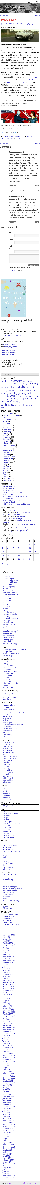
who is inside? (8, 490)
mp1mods (8, 429)
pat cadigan (7, 774)
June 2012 (6, 998)
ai (26, 381)
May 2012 (6, 1000)
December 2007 (9, 1077)
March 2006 (7, 1118)
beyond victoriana (10, 916)
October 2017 (8, 943)
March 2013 (7, 980)
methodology (4, 399)
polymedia (7, 726)
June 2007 (6, 1089)
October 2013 (8, 974)
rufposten (6, 798)
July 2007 (6, 1087)
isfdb (4, 857)
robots (4, 401)
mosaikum (7, 794)
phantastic (30, 136)
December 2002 (9, 1164)
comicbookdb (8, 847)
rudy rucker (7, 776)
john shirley (7, 766)
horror (3, 396)
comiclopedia (8, 849)
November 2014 (9, 961)
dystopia (11, 390)
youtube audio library (11, 900)
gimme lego (7, 825)
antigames (7, 661)
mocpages (7, 829)
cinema (5, 136)
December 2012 (9, 986)
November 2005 (9, 1126)
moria (5, 861)
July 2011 (6, 1018)
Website (11, 247)
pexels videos (8, 895)
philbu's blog (8, 620)
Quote (14, 185)
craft (2, 387)
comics (5, 421)
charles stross (8, 748)
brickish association (10, 814)
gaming (22, 393)
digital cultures (8, 693)
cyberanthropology (11, 415)
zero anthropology (10, 643)
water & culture (9, 638)
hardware (6, 437)
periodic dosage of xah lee (13, 725)
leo (4, 859)
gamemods (7, 427)
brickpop (6, 818)
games (5, 435)
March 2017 (7, 955)
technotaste (7, 634)
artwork (6, 417)
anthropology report (11, 580)
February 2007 (8, 1097)
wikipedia (6, 869)
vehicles (4, 139)
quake (33, 398)
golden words (9, 445)
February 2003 (8, 1160)
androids (30, 381)
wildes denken (8, 641)
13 (8, 552)
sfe (4, 865)
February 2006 (8, 1120)
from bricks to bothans (11, 823)
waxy (4, 736)
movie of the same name (16, 82)
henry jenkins (8, 711)
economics (18, 390)
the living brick (8, 835)
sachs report (7, 731)
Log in (30, 2)
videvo (5, 898)
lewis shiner (7, 768)
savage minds (8, 626)
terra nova (7, 681)
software (6, 470)
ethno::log (6, 596)
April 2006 (6, 1116)
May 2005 (6, 1138)
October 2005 (8, 1128)
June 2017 (6, 949)
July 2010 (6, 1037)
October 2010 (8, 1032)
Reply (37, 185)
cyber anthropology (10, 592)
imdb (5, 853)
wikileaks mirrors (9, 908)
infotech (11, 396)
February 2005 (8, 1144)
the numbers (8, 867)
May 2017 (6, 951)
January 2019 (8, 939)
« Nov (3, 564)
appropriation (6, 384)
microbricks (7, 827)
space (20, 402)
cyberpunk (26, 387)
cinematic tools (8, 879)
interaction (20, 396)
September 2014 (9, 964)
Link (10, 185)
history (31, 393)
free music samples (10, 887)
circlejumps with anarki (11, 500)
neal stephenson (9, 772)
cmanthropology (9, 586)
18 (35, 552)
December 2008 (9, 1055)
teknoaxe (6, 896)
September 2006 (9, 1106)
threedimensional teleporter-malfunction (17, 513)
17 (30, 552)
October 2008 (8, 1059)
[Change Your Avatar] (4, 237)
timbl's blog (7, 734)
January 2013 (8, 984)
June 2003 (6, 1156)
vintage (10, 139)
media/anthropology (11, 614)
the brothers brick (10, 833)
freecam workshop (10, 891)
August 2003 (7, 1154)
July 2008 (6, 1063)
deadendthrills (8, 881)
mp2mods (8, 431)
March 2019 (7, 937)
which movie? (8, 494)
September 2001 (9, 1178)
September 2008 (9, 1061)
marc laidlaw (7, 770)
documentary (9, 457)
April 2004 (6, 1152)
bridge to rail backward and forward (16, 504)
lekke (4, 610)
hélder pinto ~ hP (9, 667)
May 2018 (6, 941)
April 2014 (6, 972)
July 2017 (6, 947)
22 (19, 555)
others (6, 433)
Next (37, 15)
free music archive (10, 883)
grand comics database (12, 851)
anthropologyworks (10, 582)
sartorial (6, 467)
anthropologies (8, 578)
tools (4, 474)
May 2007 (6, 1091)
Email (11, 239)
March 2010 (7, 1045)
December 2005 (9, 1124)
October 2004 (8, 1150)
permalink (18, 139)
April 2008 (6, 1069)
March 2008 (7, 1071)
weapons (3, 407)
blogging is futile (9, 705)
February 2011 (8, 1024)
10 (30, 548)
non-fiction (8, 447)
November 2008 (9, 1057)
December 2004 (9, 1146)
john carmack (8, 673)
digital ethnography (10, 594)
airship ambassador (10, 914)
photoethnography (10, 622)
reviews (5, 324)
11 (35, 548)
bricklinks (6, 816)
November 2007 (9, 1079)
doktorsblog (7, 760)
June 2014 (6, 968)
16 (24, 552)
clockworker (7, 920)
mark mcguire (8, 723)
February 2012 (8, 1006)
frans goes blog (8, 663)
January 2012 (8, 1008)
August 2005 (7, 1132)
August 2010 (7, 1035)
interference (7, 717)
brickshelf (6, 819)
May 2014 (6, 970)
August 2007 (7, 1085)
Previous (4, 15)
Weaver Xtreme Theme (32, 1183)
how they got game (10, 671)
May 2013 (6, 976)
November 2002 (9, 1166)
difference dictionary (11, 924)
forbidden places (9, 498)
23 (24, 555)
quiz (22, 136)
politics (26, 398)
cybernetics (14, 387)
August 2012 (7, 994)
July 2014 (6, 966)
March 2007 (7, 1095)
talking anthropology (11, 630)
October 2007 (8, 1081)
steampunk (31, 402)
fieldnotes (6, 425)
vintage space (8, 806)
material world (8, 612)
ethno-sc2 (6, 695)
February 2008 (8, 1073)
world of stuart (8, 687)
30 (24, 559)
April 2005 (6, 1140)
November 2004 (9, 1148)
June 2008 (6, 1065)
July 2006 (6, 1110)
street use (6, 628)
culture (6, 387)
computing (32, 383)
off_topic (6, 463)
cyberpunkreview (9, 758)
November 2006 (9, 1103)
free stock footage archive (13, 889)
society (15, 402)
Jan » (8, 564)
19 (3, 555)
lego (26, 396)
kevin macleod (8, 893)
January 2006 (8, 1122)
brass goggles (8, 918)
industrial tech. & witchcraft (13, 713)
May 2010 (6, 1041)
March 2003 (7, 1158)
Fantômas (33, 80)
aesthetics (16, 380)
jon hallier (6, 677)
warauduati (7, 800)
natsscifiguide (8, 863)
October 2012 (8, 990)
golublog (6, 604)
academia (6, 380)
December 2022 (9, 935)
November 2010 (9, 1030)
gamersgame (8, 665)
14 (14, 552)
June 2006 (6, 1112)
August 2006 (7, 1108)
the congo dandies (10, 502)
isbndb (5, 855)
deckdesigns (7, 821)
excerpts (7, 441)
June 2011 (6, 1020)
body (22, 384)
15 (19, 552)
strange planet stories (11, 653)
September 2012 (9, 992)
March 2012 (7, 1004)
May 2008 (6, 1067)
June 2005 (6, 1136)
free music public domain (12, 885)
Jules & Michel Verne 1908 (12, 335)
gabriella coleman (9, 697)
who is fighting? (8, 488)
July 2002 (6, 1170)
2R (4, 788)
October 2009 (8, 1047)
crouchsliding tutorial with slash (15, 496)
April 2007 (6, 1093)
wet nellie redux (9, 486)
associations (7, 419)
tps (17, 405)
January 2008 (8, 1075)
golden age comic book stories (14, 649)
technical (7, 480)
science (5, 468)
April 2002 (6, 1174)
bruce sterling (8, 746)
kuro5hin (6, 721)
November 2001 (9, 1176)
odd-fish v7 (7, 796)
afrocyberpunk (8, 742)
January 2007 (8, 1099)
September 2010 (9, 1034)
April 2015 (6, 959)
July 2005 (6, 1134)
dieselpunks (7, 922)
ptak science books (10, 729)
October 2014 (8, 963)
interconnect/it (13, 270)
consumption (8, 588)
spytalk (5, 906)
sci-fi (9, 401)
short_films (8, 459)
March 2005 (7, 1142)
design (4, 390)
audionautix (7, 877)
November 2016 (9, 957)
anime (6, 453)
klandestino (7, 792)
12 (3, 552)
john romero (7, 675)
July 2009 (6, 1049)
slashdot (6, 733)
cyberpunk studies (10, 756)
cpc (4, 754)
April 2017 (6, 953)
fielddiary (6, 423)
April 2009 (6, 1051)
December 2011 (9, 1010)
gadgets (3, 393)
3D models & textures (11, 875)
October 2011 (8, 1014)
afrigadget (6, 574)
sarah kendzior (8, 699)
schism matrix (8, 778)
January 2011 (8, 1026)
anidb (5, 843)
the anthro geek (9, 636)
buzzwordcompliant (10, 709)
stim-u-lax (12, 510)
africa (24, 381)
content (7, 478)
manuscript (7, 449)
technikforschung (9, 632)
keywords (6, 608)
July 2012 (6, 996)
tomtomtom (7, 685)
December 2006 (9, 1101)
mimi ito (6, 616)
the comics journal (10, 655)
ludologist (6, 679)
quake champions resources (14, 492)
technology (8, 404)
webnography (8, 640)
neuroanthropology (10, 618)
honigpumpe (8, 790)
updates (6, 476)
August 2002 (7, 1168)
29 (19, 559)
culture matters (9, 590)
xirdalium (9, 1183)
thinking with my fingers (12, 683)
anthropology (8, 413)
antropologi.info (9, 584)
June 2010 (6, 1039)
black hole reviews (10, 845)
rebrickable (7, 831)
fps (34, 390)
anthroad (6, 576)
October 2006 (8, 1105)
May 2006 (6, 1114)
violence (34, 405)
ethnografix (7, 598)
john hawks (7, 606)
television (8, 461)
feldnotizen (7, 600)
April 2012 (6, 1002)
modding (13, 398)
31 (30, 559)
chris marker (7, 750)
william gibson (8, 782)
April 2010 (6, 1043)
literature (6, 439)
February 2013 (8, 982)
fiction (6, 443)
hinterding (7, 669)
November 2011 (9, 1012)
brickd (5, 812)
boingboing (7, 707)
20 (8, 555)
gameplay (12, 393)
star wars (25, 402)
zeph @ (8, 350)
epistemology (27, 390)
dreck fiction (7, 762)
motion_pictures (14, 136)
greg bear (6, 764)
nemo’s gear (22, 516)
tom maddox (8, 780)
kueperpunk (7, 719)
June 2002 (6, 1172)
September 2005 (9, 1130)
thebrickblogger (9, 837)
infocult (5, 715)
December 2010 (9, 1028)
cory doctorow (8, 752)
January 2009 (8, 1053)
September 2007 (9, 1083)
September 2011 (9, 1016)
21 (14, 555)
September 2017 (9, 945)
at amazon (13, 322)
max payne (33, 395)
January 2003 (8, 1162)
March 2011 (7, 1022)
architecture (16, 384)
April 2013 (6, 978)
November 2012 (9, 988)
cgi (26, 384)
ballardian (6, 744)
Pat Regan (6, 518)
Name (11, 232)
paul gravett (7, 651)
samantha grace (9, 624)
